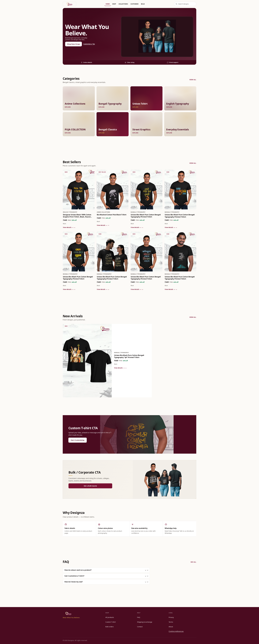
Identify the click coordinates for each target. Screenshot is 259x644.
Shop (114, 4)
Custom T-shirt (110, 622)
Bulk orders (109, 627)
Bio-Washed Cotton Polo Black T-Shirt (111, 215)
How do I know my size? (73, 582)
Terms (171, 622)
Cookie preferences (176, 631)
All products (109, 617)
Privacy (171, 617)
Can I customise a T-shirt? (74, 576)
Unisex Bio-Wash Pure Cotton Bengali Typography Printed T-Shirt (146, 216)
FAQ (138, 617)
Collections (123, 4)
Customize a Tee (89, 44)
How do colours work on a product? (77, 570)
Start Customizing (77, 440)
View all (192, 80)
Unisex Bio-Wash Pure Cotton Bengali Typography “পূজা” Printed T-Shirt (129, 356)
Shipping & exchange (144, 622)
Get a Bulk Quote (90, 486)
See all (193, 562)
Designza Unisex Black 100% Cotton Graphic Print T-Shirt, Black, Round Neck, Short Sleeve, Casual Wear (77, 216)
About (171, 627)
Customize (135, 4)
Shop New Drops (73, 44)
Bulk (143, 4)
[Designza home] (69, 4)
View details (68, 227)
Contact (140, 627)
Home (108, 4)
